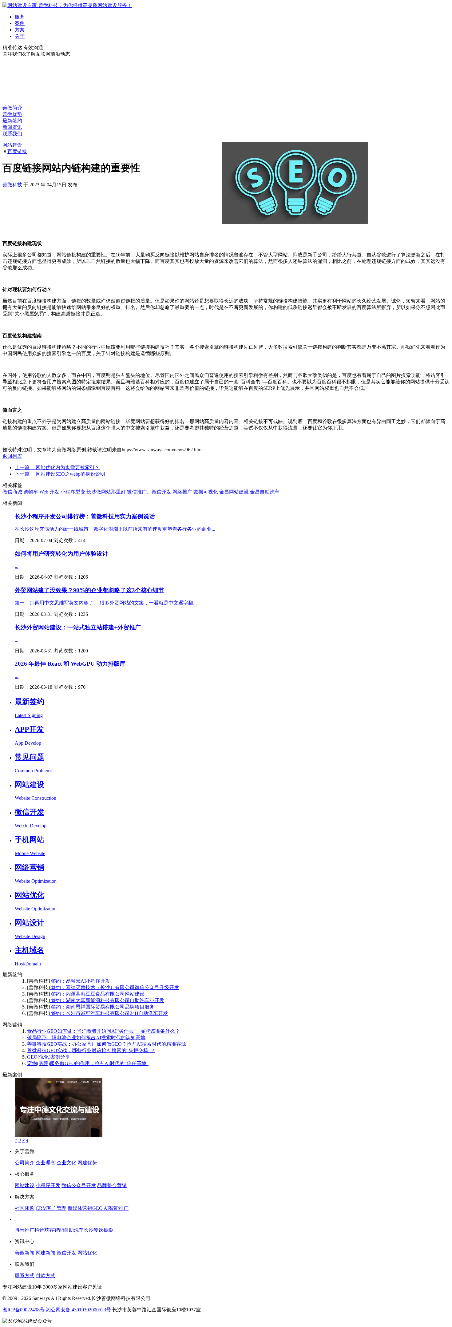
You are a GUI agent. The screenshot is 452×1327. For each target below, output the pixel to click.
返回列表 (12, 456)
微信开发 (66, 1252)
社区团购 (24, 1208)
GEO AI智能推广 (110, 1208)
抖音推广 (24, 1230)
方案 (20, 29)
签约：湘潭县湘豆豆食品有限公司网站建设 (97, 993)
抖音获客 (44, 1230)
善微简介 (12, 107)
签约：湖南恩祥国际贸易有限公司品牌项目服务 (102, 1006)
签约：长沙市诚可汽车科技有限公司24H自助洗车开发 (109, 1013)
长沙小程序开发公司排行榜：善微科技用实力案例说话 (85, 516)
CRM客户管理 (51, 1208)
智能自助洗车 (69, 1230)
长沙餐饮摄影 (98, 1230)
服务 (20, 16)
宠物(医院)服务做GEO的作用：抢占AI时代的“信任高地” (88, 1063)
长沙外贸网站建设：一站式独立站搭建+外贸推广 (78, 627)
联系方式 (24, 1275)
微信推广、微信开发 (149, 491)
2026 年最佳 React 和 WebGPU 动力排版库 (70, 663)
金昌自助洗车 (265, 491)
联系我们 (12, 133)
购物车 (30, 491)
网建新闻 (45, 1252)
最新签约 (12, 120)
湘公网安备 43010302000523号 (78, 1309)
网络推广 (182, 491)
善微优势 (12, 114)
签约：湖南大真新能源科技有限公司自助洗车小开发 (107, 1000)
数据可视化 (205, 491)
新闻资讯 (12, 127)
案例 (20, 23)
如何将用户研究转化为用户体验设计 (61, 553)
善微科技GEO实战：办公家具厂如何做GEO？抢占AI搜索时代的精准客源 (106, 1044)
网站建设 (12, 145)
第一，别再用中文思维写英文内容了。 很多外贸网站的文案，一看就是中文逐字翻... (106, 602)
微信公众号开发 (78, 1185)
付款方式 (45, 1275)
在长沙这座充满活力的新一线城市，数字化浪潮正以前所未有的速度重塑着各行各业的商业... (115, 529)
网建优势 (87, 1162)
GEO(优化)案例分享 (48, 1057)
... (16, 566)
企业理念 (45, 1162)
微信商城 (12, 491)
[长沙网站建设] (67, 5)
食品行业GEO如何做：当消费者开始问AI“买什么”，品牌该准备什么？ (103, 1031)
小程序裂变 (73, 491)
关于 (20, 36)
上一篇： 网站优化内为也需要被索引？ (57, 467)
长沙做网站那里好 (106, 491)
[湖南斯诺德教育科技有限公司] (58, 1135)
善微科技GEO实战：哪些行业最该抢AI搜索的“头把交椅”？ (91, 1050)
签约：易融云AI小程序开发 (80, 981)
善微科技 (12, 184)
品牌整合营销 (112, 1185)
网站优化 (87, 1252)
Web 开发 (49, 491)
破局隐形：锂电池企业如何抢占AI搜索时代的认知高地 (86, 1037)
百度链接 (17, 151)
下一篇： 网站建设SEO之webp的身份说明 (60, 474)
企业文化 (66, 1162)
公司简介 (24, 1162)
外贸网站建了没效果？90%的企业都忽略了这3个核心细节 (89, 590)
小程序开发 (48, 1185)
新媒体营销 (80, 1208)
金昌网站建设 (234, 491)
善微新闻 (24, 1252)
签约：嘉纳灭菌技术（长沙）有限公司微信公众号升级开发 (114, 987)
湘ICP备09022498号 (23, 1309)
